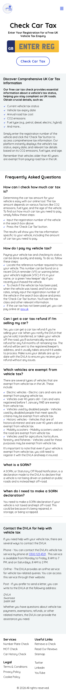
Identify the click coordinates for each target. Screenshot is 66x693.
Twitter (39, 662)
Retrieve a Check (45, 644)
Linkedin (40, 667)
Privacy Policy (11, 671)
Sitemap (40, 654)
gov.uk (24, 309)
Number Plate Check (16, 644)
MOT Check (10, 649)
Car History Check (14, 654)
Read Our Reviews (46, 649)
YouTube (40, 672)
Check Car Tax (33, 61)
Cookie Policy (11, 677)
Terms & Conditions (15, 666)
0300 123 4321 (37, 554)
